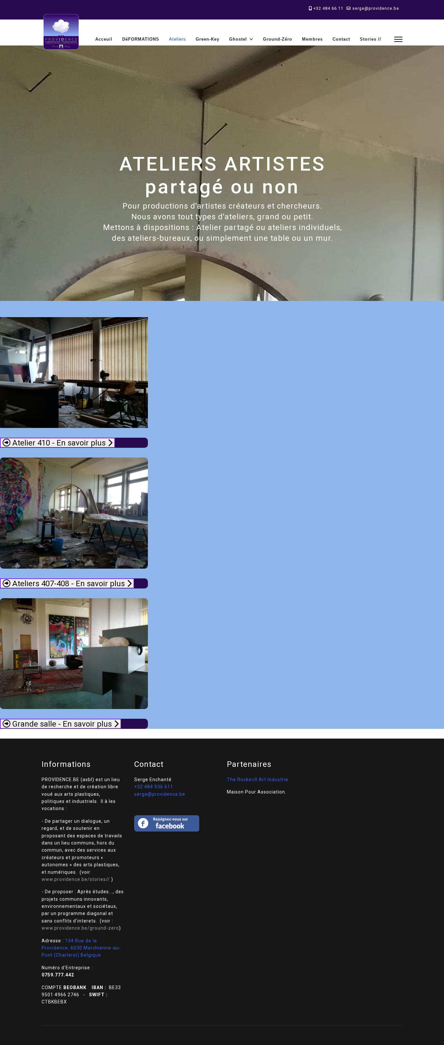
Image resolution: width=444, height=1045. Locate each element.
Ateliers (177, 39)
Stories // (370, 39)
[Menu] (398, 39)
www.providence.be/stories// (76, 879)
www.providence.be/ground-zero (80, 928)
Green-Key (207, 39)
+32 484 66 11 (328, 8)
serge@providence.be (375, 8)
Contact (341, 39)
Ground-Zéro (277, 39)
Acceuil (103, 39)
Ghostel (238, 39)
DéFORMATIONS (140, 39)
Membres (312, 39)
